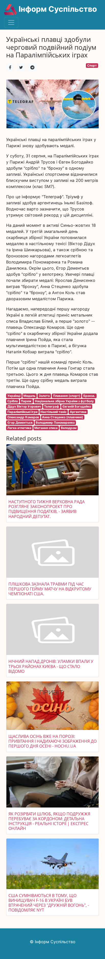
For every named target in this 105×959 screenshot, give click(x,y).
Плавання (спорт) (66, 396)
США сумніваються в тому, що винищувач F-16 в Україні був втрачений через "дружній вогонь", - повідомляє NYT (48, 903)
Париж (26, 401)
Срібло (12, 401)
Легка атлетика (19, 428)
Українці (13, 396)
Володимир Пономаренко (55, 422)
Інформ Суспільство (57, 9)
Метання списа (46, 428)
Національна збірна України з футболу (64, 401)
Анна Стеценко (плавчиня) (62, 417)
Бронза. (89, 396)
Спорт (92, 65)
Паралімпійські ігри (22, 412)
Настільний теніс (54, 412)
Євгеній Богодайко (76, 406)
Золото (44, 396)
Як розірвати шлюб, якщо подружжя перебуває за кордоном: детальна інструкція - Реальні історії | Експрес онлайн (49, 821)
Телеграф (51, 406)
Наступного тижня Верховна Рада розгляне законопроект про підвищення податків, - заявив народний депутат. (46, 509)
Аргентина (78, 412)
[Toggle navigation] (11, 22)
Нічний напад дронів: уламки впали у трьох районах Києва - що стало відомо (50, 666)
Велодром (68, 428)
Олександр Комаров (23, 417)
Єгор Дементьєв (20, 422)
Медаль (29, 396)
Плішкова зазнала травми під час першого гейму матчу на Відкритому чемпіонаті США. (49, 589)
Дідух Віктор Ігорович (24, 406)
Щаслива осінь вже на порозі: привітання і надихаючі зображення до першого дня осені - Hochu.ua (52, 741)
